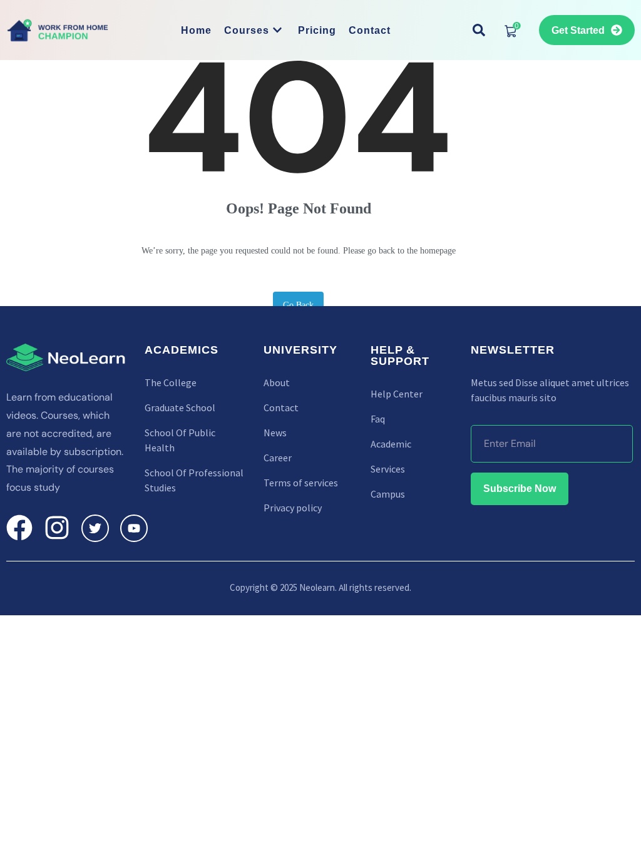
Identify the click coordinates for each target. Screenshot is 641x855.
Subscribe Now (519, 488)
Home (196, 30)
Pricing (317, 30)
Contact (370, 30)
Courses (246, 30)
